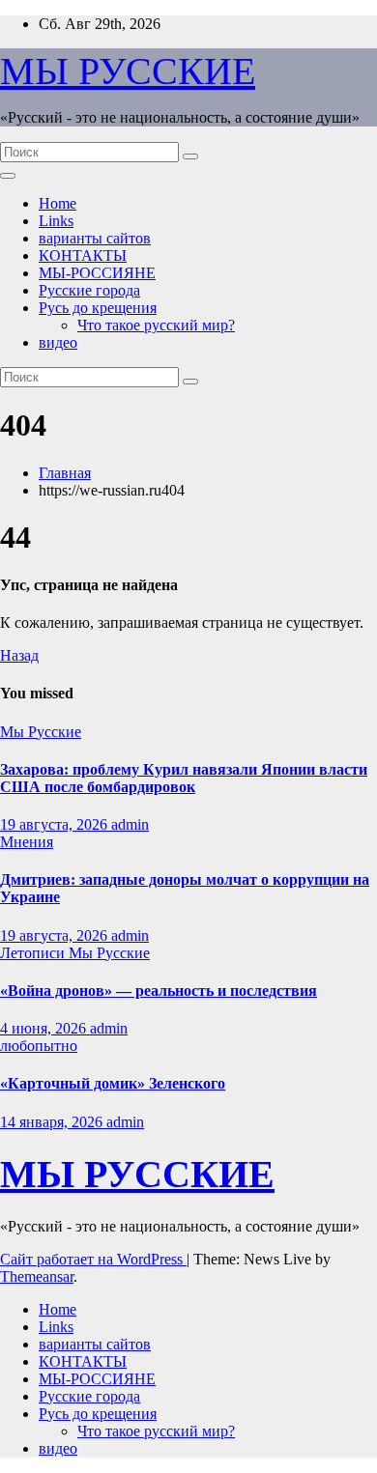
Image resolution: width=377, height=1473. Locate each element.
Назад (19, 655)
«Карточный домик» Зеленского (112, 1083)
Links (56, 220)
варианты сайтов (95, 238)
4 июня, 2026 (45, 1028)
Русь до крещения (98, 307)
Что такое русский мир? (156, 325)
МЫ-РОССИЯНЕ (97, 273)
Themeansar (36, 1276)
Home (57, 203)
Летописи (34, 953)
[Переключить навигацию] (7, 176)
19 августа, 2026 (55, 824)
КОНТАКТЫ (83, 255)
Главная (65, 473)
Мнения (26, 842)
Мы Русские (40, 731)
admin (130, 824)
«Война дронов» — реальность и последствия (158, 990)
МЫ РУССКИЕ (127, 71)
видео (58, 342)
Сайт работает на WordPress (93, 1259)
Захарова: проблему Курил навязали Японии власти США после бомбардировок (183, 778)
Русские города (89, 290)
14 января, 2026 (53, 1122)
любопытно (38, 1045)
